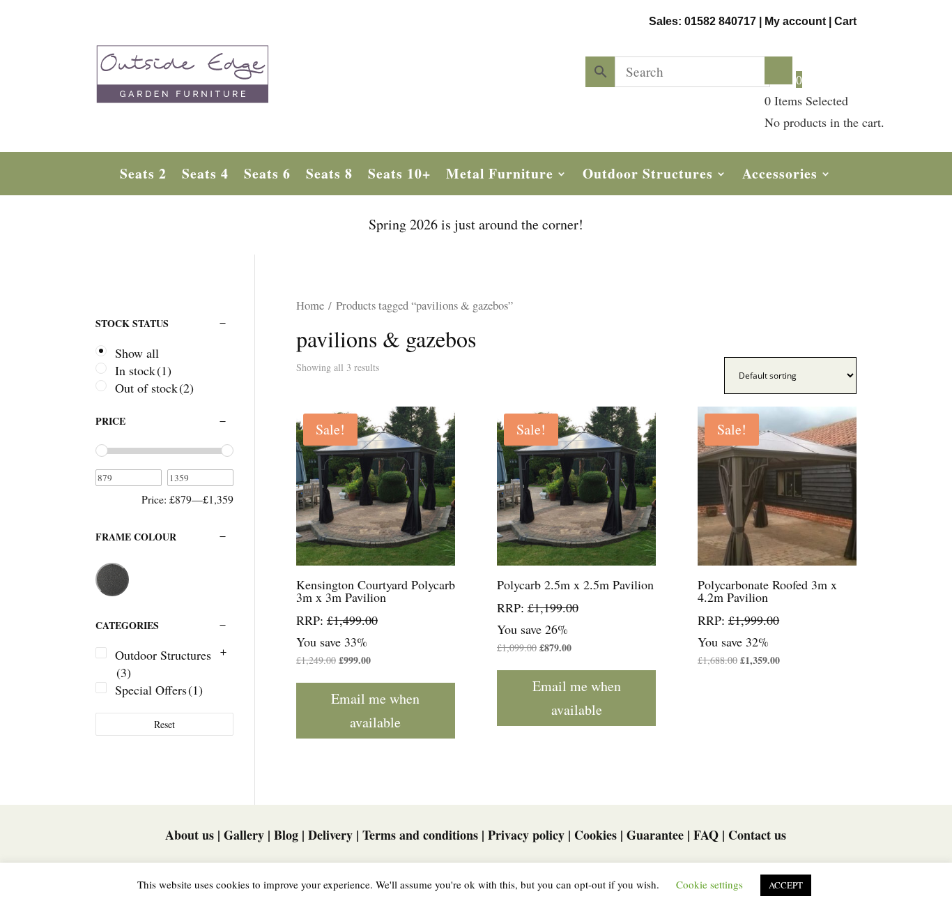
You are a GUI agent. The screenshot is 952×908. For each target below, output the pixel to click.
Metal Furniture (499, 176)
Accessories (779, 176)
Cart (845, 21)
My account (795, 21)
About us (189, 835)
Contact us (757, 835)
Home (310, 305)
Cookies (595, 835)
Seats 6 (267, 176)
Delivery (330, 835)
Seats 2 (143, 176)
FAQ (706, 835)
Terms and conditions (420, 835)
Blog (286, 835)
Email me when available (375, 710)
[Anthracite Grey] (112, 579)
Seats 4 (205, 176)
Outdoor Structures (648, 176)
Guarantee (655, 835)
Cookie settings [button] (709, 884)
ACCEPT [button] (786, 885)
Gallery (244, 835)
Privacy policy (526, 835)
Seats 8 (329, 176)
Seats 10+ (399, 176)
